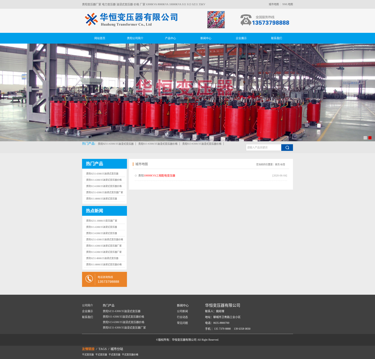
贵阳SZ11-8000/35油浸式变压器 (102, 258)
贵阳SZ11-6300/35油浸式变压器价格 (104, 239)
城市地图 (274, 4)
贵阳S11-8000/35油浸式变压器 (101, 198)
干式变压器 (88, 354)
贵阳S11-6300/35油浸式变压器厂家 (104, 245)
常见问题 (182, 322)
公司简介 (87, 305)
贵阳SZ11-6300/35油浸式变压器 (116, 143)
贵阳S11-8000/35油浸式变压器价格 (104, 264)
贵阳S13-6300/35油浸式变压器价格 (201, 143)
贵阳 (156, 175)
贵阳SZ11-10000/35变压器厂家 (101, 220)
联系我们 (276, 38)
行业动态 (182, 317)
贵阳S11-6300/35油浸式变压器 (101, 227)
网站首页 (99, 38)
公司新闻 (182, 311)
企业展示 (241, 38)
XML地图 (287, 4)
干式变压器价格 (130, 354)
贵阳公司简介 (135, 38)
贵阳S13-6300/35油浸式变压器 (101, 233)
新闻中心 (205, 38)
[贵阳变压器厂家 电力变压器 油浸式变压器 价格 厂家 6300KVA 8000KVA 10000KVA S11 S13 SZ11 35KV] (154, 31)
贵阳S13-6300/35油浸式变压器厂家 (104, 252)
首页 (277, 164)
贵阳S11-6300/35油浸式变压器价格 (158, 143)
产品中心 (170, 38)
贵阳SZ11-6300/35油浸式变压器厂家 (104, 192)
